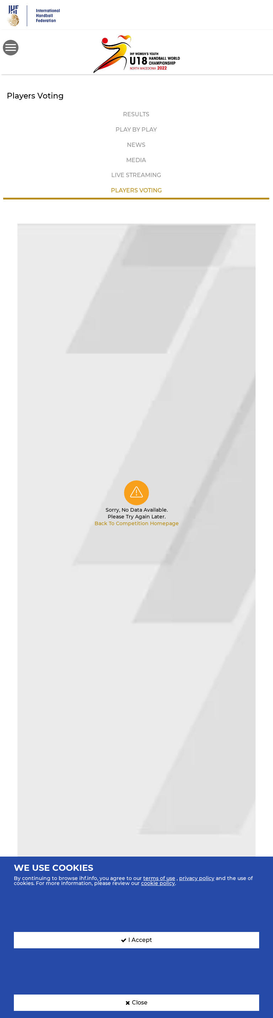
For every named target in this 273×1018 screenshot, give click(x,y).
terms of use (159, 878)
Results (136, 114)
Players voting (136, 190)
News (136, 145)
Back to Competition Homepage (137, 523)
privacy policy (196, 878)
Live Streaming (136, 175)
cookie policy (158, 883)
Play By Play (136, 129)
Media (136, 160)
